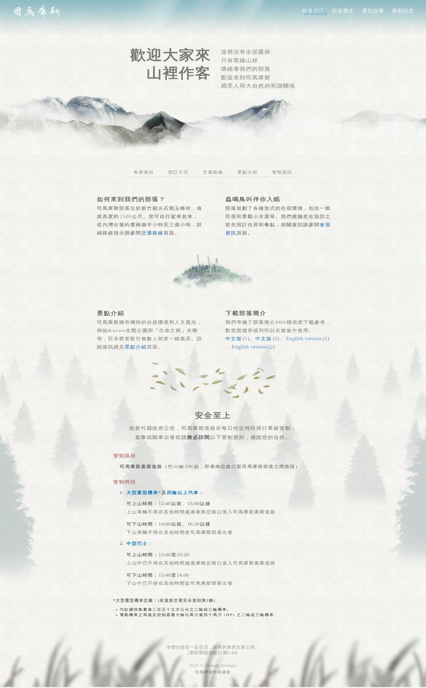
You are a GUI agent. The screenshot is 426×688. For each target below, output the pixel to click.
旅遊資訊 (313, 11)
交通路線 (213, 172)
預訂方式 (178, 172)
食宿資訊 (144, 172)
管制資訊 (282, 172)
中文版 (237, 338)
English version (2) (253, 346)
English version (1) (307, 338)
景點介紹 (247, 172)
